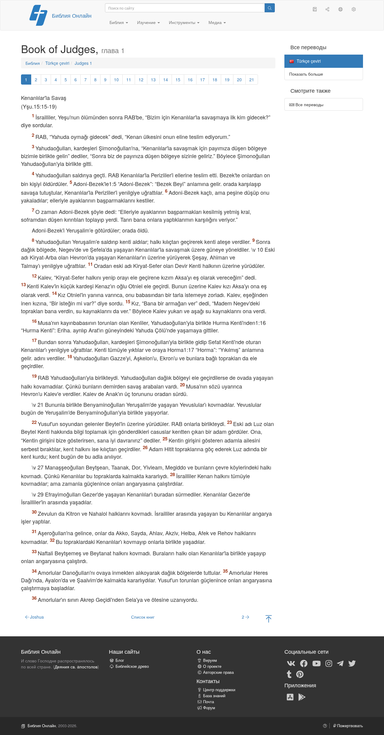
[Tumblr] (289, 673)
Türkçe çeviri (57, 63)
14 (165, 79)
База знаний (214, 695)
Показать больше (306, 74)
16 (190, 79)
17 (202, 79)
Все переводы (308, 104)
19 (227, 79)
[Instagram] (329, 663)
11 (128, 79)
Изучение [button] (147, 22)
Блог (120, 660)
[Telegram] (340, 663)
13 (153, 79)
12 (141, 79)
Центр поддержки (219, 689)
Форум (209, 707)
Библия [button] (117, 22)
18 (214, 79)
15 (178, 79)
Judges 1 (83, 63)
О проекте (212, 666)
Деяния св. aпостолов (76, 667)
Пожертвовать (349, 725)
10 (116, 79)
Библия (33, 63)
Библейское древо (132, 666)
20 (239, 79)
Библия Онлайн (72, 15)
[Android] (302, 696)
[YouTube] (316, 663)
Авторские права (218, 672)
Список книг (142, 617)
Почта (208, 701)
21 (251, 79)
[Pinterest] (300, 673)
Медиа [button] (215, 22)
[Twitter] (352, 663)
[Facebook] (304, 663)
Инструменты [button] (182, 22)
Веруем (210, 660)
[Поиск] (270, 7)
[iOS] (290, 696)
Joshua (36, 617)
